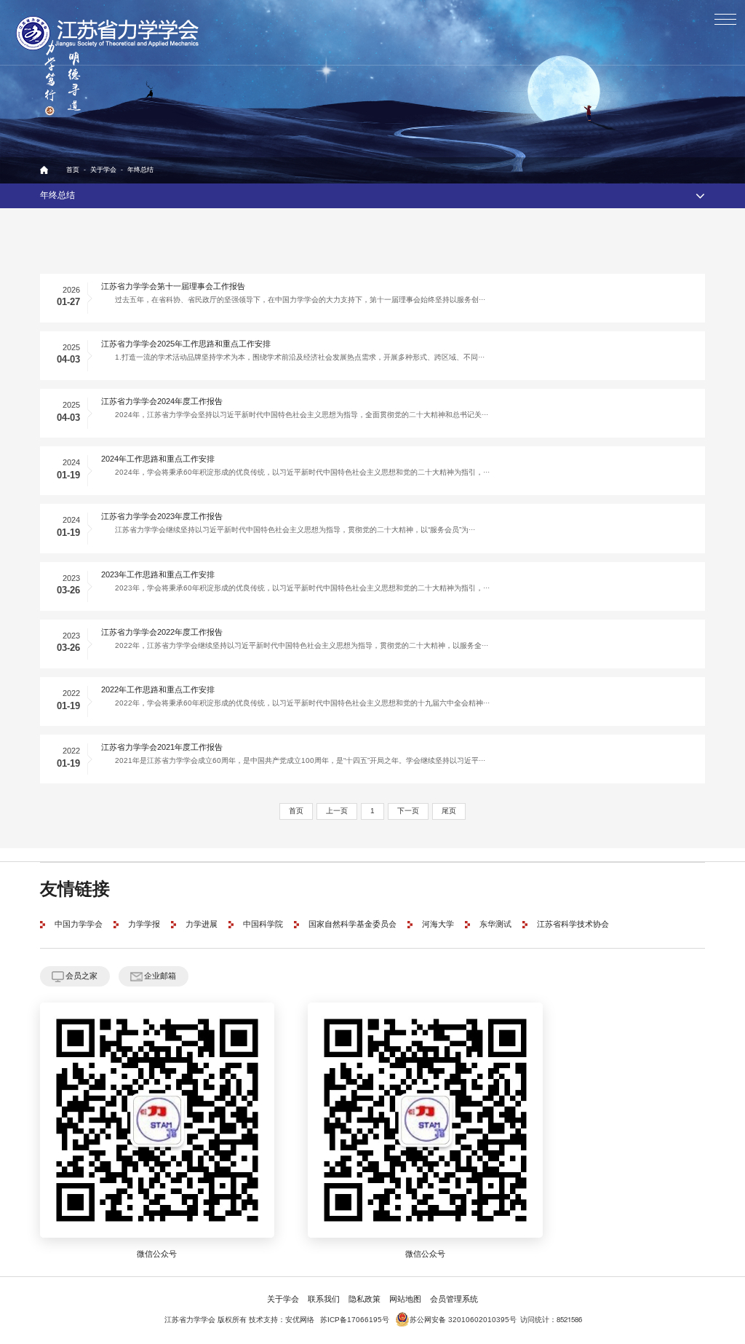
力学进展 (202, 924)
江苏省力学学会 (108, 33)
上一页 (337, 811)
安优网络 (299, 1320)
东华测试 (495, 924)
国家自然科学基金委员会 (352, 924)
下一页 (408, 811)
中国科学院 (263, 924)
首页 (72, 170)
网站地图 (405, 1299)
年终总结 (140, 170)
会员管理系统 (454, 1299)
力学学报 (144, 924)
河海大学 (438, 924)
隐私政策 (364, 1299)
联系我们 (324, 1299)
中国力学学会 (79, 924)
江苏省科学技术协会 (573, 924)
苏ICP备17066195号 (354, 1320)
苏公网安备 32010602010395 (459, 1320)
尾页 (449, 811)
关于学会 (103, 170)
